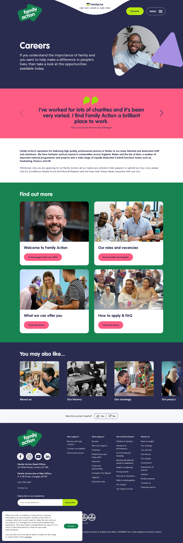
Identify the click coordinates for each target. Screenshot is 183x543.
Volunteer (96, 461)
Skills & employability (125, 480)
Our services (146, 450)
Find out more (36, 325)
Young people (122, 471)
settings (28, 537)
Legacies (95, 477)
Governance (146, 463)
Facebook (20, 456)
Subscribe (70, 502)
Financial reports (148, 487)
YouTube (38, 456)
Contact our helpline (76, 448)
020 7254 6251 (24, 482)
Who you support (99, 445)
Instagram (29, 456)
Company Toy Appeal (101, 473)
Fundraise (96, 450)
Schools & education (125, 476)
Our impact (121, 484)
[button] (161, 113)
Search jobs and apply (116, 257)
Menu (153, 11)
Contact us (22, 488)
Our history (146, 454)
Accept (71, 526)
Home (23, 37)
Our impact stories (124, 489)
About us (35, 37)
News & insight (147, 441)
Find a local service (75, 453)
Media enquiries (148, 478)
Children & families (124, 441)
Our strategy (146, 445)
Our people (146, 458)
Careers (144, 474)
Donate (135, 11)
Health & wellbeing (124, 467)
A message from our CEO (42, 257)
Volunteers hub (98, 481)
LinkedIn (47, 456)
